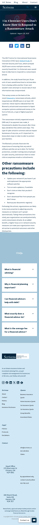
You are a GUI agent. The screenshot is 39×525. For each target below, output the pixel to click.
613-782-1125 (24, 483)
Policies (4, 429)
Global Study (25, 61)
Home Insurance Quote (27, 401)
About (4, 394)
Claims (22, 454)
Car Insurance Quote (27, 405)
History (4, 401)
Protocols (5, 432)
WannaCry (11, 98)
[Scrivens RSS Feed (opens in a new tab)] (21, 382)
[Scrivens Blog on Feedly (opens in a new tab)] (18, 382)
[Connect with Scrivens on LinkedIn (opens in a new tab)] (10, 382)
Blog (3, 404)
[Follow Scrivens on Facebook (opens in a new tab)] (7, 382)
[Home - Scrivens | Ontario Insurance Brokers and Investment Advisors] (15, 356)
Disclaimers (6, 435)
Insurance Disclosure (8, 407)
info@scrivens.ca (26, 448)
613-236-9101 (24, 451)
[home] (8, 7)
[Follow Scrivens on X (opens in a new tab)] (14, 382)
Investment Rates (26, 417)
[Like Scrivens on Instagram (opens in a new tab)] (3, 382)
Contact (4, 397)
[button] (35, 7)
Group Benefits (25, 413)
